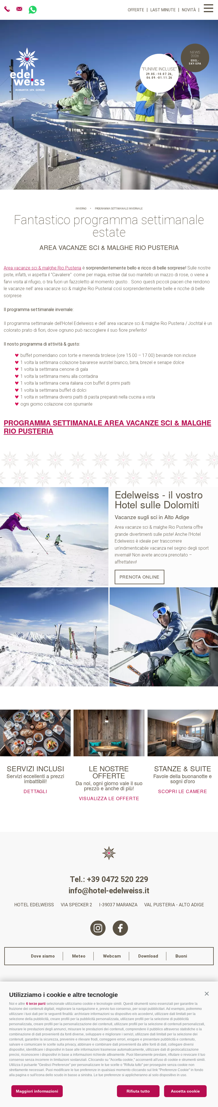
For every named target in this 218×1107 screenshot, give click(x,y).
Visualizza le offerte (109, 798)
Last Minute (163, 10)
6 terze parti (35, 1004)
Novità (189, 10)
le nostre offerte (109, 772)
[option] (109, 105)
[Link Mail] (19, 9)
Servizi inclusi (35, 768)
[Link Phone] (7, 9)
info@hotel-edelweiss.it (109, 891)
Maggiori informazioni (37, 1091)
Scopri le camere (182, 791)
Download (148, 956)
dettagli (35, 791)
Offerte (136, 10)
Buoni (181, 956)
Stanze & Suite (182, 768)
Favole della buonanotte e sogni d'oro (182, 778)
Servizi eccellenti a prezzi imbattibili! (35, 778)
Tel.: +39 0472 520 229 (109, 879)
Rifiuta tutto (138, 1091)
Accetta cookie (185, 1091)
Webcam (112, 956)
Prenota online (140, 577)
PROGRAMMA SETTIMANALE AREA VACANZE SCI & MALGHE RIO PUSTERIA (107, 426)
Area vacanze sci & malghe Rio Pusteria (42, 268)
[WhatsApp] (33, 10)
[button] (206, 993)
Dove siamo (43, 956)
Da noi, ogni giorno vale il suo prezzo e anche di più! (109, 785)
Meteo (78, 956)
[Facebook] (120, 928)
